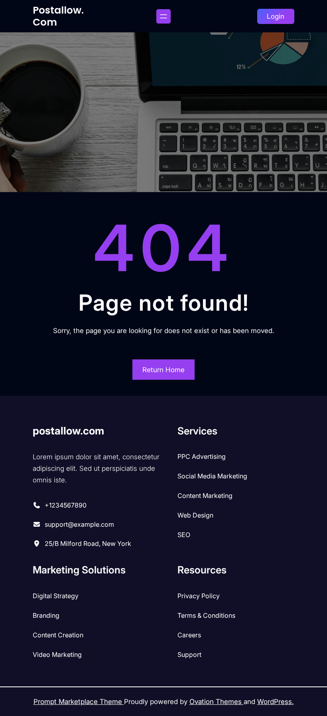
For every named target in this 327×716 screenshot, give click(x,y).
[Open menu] (163, 16)
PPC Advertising (201, 456)
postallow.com (58, 16)
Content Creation (58, 635)
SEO (183, 535)
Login (275, 16)
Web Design (195, 515)
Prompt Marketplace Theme (78, 702)
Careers (189, 635)
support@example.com (79, 524)
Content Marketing (204, 496)
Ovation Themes (216, 702)
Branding (46, 615)
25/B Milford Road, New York (88, 543)
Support (189, 654)
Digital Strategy (56, 596)
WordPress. (275, 702)
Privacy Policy (198, 596)
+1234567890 (66, 505)
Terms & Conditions (206, 615)
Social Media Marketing (212, 476)
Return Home (163, 370)
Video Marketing (57, 654)
